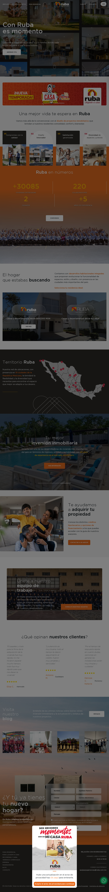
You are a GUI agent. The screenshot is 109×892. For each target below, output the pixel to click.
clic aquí (54, 878)
